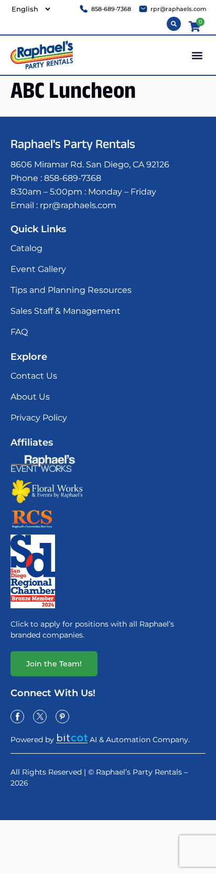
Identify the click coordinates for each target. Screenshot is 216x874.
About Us (30, 397)
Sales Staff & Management (65, 311)
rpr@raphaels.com (78, 205)
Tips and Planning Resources (71, 290)
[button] (197, 55)
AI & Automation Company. (140, 739)
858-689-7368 (72, 178)
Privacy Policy (38, 418)
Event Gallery (38, 269)
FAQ (19, 332)
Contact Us (33, 376)
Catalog (26, 248)
